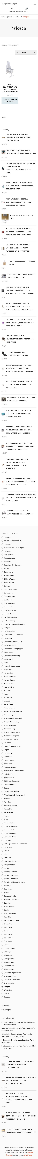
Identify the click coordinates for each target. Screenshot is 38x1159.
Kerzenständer (9, 708)
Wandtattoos (9, 962)
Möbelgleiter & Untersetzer (14, 771)
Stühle (6, 910)
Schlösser (7, 840)
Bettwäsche (8, 572)
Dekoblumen (8, 593)
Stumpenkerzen (10, 913)
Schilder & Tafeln (10, 837)
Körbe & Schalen (10, 725)
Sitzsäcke (7, 858)
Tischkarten (8, 934)
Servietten (8, 847)
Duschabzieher (9, 603)
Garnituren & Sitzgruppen (13, 649)
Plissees (7, 798)
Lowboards (8, 753)
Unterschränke (9, 948)
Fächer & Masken (10, 617)
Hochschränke (9, 687)
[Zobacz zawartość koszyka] (26, 9)
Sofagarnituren (9, 865)
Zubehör (7, 997)
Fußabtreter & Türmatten (13, 635)
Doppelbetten (9, 596)
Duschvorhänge (10, 610)
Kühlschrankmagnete (12, 736)
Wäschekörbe (9, 966)
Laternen (7, 743)
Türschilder (8, 938)
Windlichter (8, 990)
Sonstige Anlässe (10, 872)
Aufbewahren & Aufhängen (14, 548)
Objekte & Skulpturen (12, 781)
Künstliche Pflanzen (11, 739)
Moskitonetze (9, 777)
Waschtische (9, 969)
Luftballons (8, 757)
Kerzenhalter (8, 704)
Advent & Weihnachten (12, 541)
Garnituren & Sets (10, 645)
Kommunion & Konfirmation (14, 718)
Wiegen (7, 987)
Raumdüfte (8, 809)
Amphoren (8, 544)
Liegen (6, 750)
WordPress (28, 1155)
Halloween (8, 669)
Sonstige (7, 868)
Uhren (6, 945)
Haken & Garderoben (12, 666)
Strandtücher (9, 906)
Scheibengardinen (10, 826)
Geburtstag (8, 652)
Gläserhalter (8, 659)
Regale (6, 816)
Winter (6, 993)
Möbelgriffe (8, 774)
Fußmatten (8, 638)
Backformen (8, 555)
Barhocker (8, 561)
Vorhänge (7, 952)
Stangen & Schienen (11, 899)
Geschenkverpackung (12, 656)
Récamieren (8, 812)
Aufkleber (7, 551)
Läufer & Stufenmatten (12, 746)
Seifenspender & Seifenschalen (15, 844)
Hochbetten (8, 683)
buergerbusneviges (9, 4)
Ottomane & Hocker (11, 791)
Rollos (6, 819)
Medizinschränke (10, 767)
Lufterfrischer (9, 760)
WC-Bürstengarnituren (12, 973)
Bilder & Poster (9, 579)
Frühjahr (7, 628)
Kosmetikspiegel (10, 729)
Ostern (6, 788)
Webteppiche (9, 983)
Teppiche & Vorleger (11, 920)
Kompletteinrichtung (11, 722)
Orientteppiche (9, 784)
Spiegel (6, 892)
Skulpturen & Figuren (11, 861)
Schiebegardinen (10, 833)
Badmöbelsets (9, 558)
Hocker (6, 694)
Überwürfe (8, 941)
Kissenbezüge (9, 715)
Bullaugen (7, 586)
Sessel (6, 851)
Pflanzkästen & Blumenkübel (14, 795)
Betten (6, 568)
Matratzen (8, 764)
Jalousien (7, 701)
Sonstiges (7, 885)
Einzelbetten (8, 614)
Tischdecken (8, 931)
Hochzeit (7, 690)
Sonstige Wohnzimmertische (14, 882)
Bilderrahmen (9, 582)
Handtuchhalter (10, 676)
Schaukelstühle (9, 823)
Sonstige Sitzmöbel (11, 875)
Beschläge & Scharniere (12, 565)
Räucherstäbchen (10, 805)
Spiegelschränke (10, 896)
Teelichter (7, 917)
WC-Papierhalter (10, 976)
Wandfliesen (8, 955)
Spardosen (8, 889)
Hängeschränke (9, 680)
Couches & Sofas (10, 589)
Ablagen (7, 537)
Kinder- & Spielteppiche (13, 711)
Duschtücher (9, 607)
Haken (6, 663)
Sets (5, 854)
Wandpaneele (9, 959)
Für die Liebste (9, 631)
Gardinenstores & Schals (13, 642)
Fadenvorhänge (10, 621)
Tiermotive (8, 924)
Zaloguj (19, 11)
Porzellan (7, 802)
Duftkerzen (8, 600)
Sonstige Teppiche (11, 879)
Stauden (7, 903)
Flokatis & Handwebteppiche (14, 624)
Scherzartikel (9, 830)
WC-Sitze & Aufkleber (12, 980)
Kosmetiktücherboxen (12, 732)
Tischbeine (8, 927)
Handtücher (8, 673)
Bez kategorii (9, 575)
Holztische (8, 697)
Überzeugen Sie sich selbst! (10, 100)
